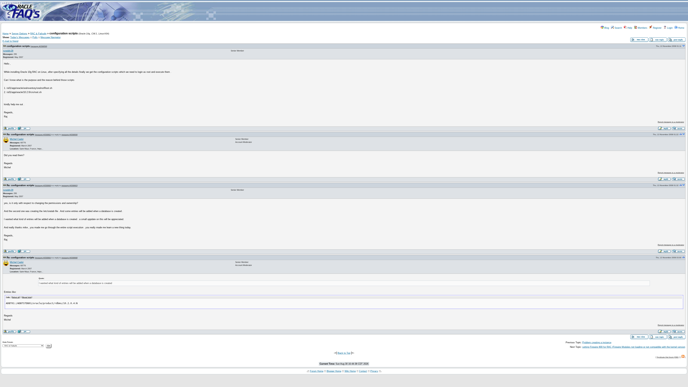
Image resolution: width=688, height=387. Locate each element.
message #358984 (43, 258)
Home (680, 28)
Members (642, 28)
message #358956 (39, 46)
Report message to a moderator (671, 122)
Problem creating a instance (596, 342)
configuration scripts (18, 46)
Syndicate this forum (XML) (668, 357)
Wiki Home (350, 371)
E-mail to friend (10, 41)
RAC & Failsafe (38, 33)
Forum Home (316, 371)
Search (618, 28)
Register (656, 28)
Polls (35, 37)
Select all (16, 297)
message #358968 (43, 186)
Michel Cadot (16, 139)
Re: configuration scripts (20, 134)
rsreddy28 (8, 50)
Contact (363, 371)
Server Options (19, 33)
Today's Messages (20, 37)
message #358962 (43, 135)
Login (669, 28)
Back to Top (344, 353)
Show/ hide (26, 297)
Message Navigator (50, 37)
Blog (606, 28)
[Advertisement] (365, 11)
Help (629, 28)
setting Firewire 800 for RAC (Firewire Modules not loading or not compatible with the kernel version (633, 347)
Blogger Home (334, 371)
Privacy (374, 371)
